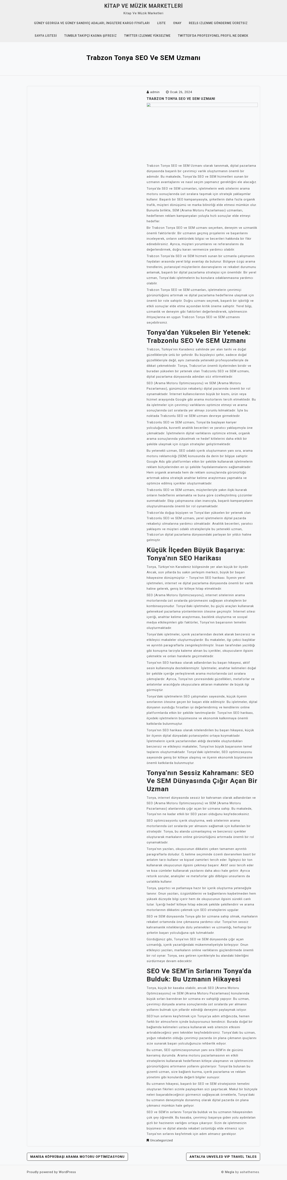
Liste (161, 23)
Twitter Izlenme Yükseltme (147, 35)
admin (155, 92)
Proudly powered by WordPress (51, 1172)
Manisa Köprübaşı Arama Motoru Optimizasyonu (77, 1157)
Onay (177, 23)
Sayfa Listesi (46, 35)
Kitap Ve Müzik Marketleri (143, 6)
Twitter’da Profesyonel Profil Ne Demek (213, 35)
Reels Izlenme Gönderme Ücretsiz (218, 23)
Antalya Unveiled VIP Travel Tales (223, 1157)
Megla (229, 1172)
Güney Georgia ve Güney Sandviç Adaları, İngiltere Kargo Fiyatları (92, 23)
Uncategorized (161, 1140)
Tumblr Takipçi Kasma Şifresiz (90, 35)
